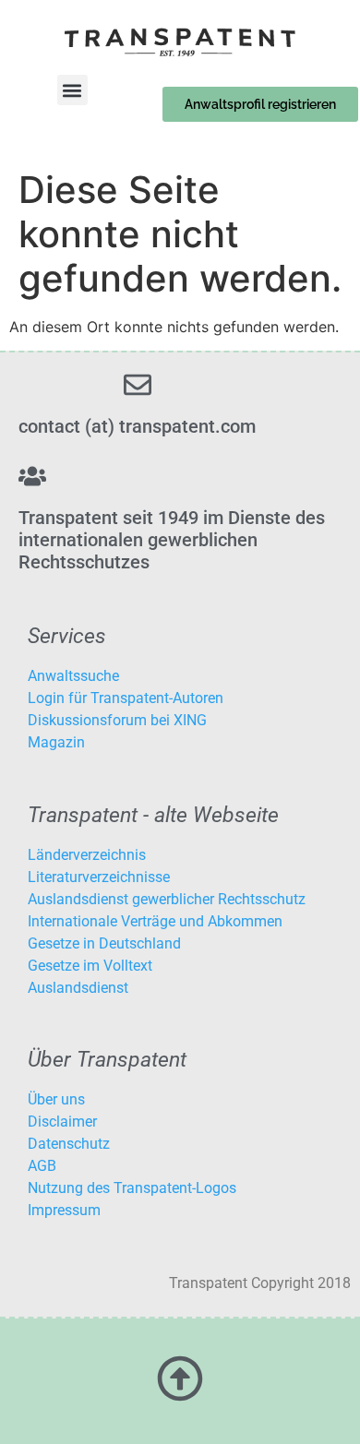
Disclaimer (62, 1121)
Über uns (56, 1099)
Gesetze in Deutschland (104, 943)
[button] (72, 90)
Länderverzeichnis (87, 855)
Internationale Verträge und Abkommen (155, 921)
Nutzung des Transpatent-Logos (132, 1188)
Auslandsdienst (78, 987)
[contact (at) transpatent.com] (137, 385)
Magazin (56, 742)
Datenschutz (69, 1143)
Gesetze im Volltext (90, 965)
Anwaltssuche (73, 676)
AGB (42, 1166)
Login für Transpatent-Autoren (125, 698)
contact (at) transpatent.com (137, 426)
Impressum (64, 1210)
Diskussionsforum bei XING (117, 720)
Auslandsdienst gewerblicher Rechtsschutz (167, 899)
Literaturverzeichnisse (99, 877)
